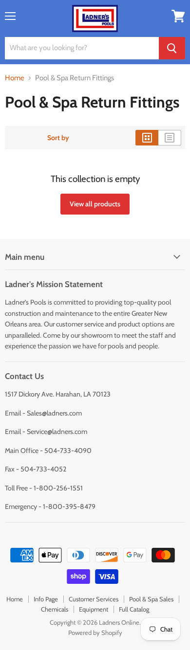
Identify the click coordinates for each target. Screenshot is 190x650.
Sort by (58, 138)
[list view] (169, 137)
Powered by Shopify (95, 632)
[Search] (172, 48)
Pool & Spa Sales (151, 599)
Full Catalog (134, 609)
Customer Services (93, 599)
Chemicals (54, 609)
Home (14, 78)
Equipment (93, 609)
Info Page (46, 599)
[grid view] (146, 137)
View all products (95, 203)
